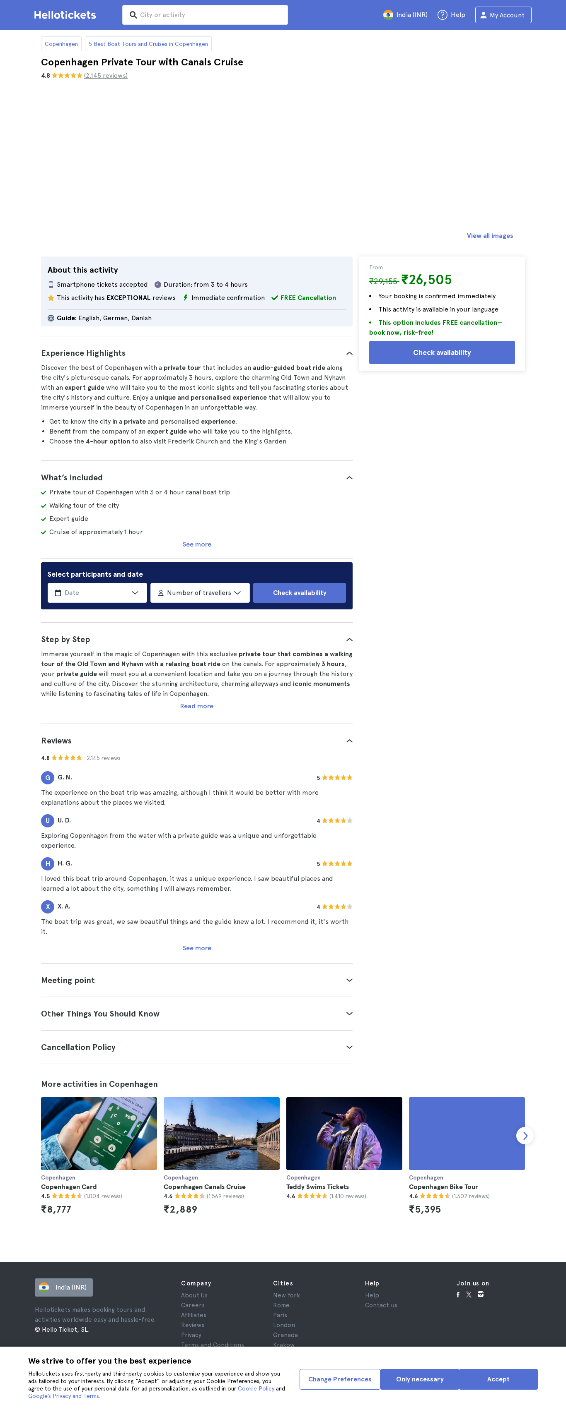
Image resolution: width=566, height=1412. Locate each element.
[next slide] (525, 1135)
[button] (197, 353)
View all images (490, 236)
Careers (193, 1305)
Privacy (191, 1335)
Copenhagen (61, 44)
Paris (280, 1315)
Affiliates (193, 1315)
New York (286, 1295)
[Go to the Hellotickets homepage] (67, 15)
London (284, 1325)
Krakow (284, 1345)
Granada (285, 1335)
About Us (194, 1295)
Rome (281, 1305)
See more (197, 544)
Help (372, 1295)
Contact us (381, 1305)
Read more (196, 706)
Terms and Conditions (212, 1345)
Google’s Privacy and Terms (63, 1396)
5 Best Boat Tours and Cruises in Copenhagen (148, 44)
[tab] (197, 353)
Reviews (192, 1325)
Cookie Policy (256, 1388)
